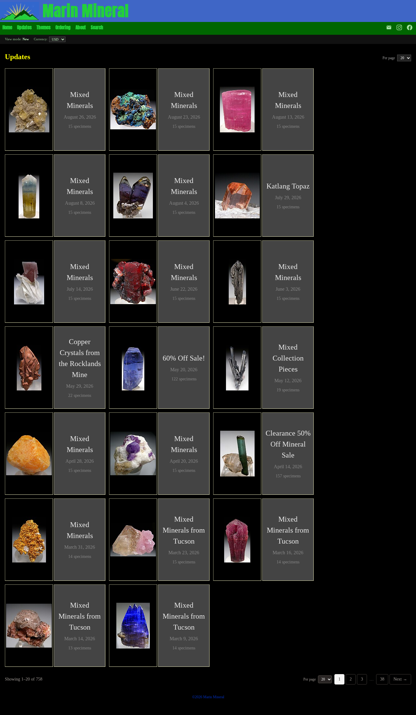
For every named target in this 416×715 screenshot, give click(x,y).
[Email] (389, 27)
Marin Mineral (86, 11)
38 (382, 679)
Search (97, 27)
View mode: (17, 39)
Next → (400, 679)
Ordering (63, 27)
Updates (24, 27)
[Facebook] (410, 27)
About (81, 27)
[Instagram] (399, 27)
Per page (389, 58)
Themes (44, 27)
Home (7, 27)
